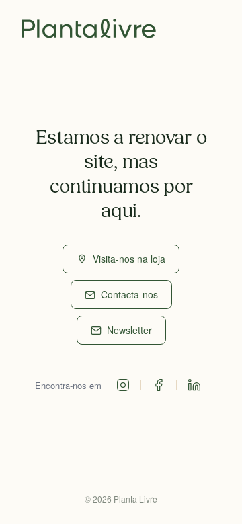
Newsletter (129, 330)
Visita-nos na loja (129, 258)
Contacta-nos (129, 294)
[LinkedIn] (194, 385)
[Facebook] (158, 385)
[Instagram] (123, 385)
